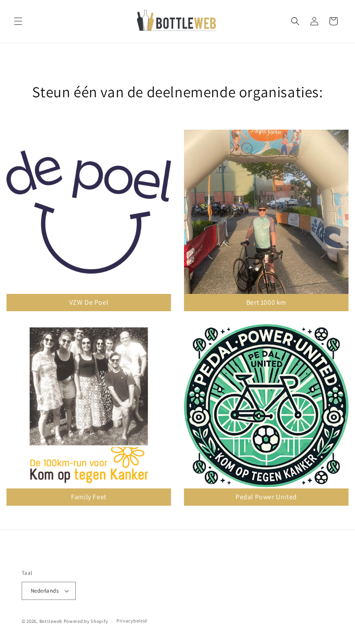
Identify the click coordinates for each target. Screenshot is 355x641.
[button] (18, 21)
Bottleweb (50, 621)
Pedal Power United (266, 496)
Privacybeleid (131, 621)
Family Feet (88, 496)
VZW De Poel (89, 302)
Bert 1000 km (266, 302)
